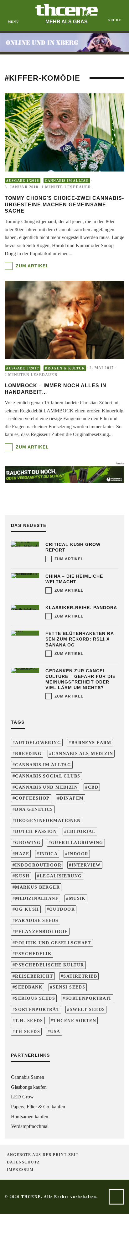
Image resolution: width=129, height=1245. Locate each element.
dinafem (72, 798)
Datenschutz (23, 1162)
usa (55, 1031)
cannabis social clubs (47, 775)
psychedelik (33, 953)
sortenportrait (88, 998)
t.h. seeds (29, 1020)
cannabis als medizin (82, 753)
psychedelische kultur (49, 964)
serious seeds (35, 998)
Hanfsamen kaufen (29, 1116)
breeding (28, 753)
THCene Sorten (74, 1020)
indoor (78, 853)
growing (28, 842)
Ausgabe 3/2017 (22, 368)
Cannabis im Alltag (67, 180)
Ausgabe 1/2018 (22, 180)
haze (22, 853)
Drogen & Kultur (65, 368)
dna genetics (34, 809)
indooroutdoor (38, 864)
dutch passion (36, 831)
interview (86, 864)
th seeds (27, 1031)
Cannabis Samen (27, 1077)
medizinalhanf (37, 898)
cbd (93, 787)
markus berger (37, 887)
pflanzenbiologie (41, 931)
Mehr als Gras (66, 21)
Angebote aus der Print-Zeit (43, 1155)
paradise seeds (36, 920)
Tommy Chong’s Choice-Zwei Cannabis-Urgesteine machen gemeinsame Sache (64, 204)
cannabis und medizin (46, 787)
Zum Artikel (31, 265)
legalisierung (61, 875)
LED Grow (22, 1096)
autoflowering (38, 742)
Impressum (20, 1169)
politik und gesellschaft (53, 942)
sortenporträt (37, 1009)
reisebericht (34, 976)
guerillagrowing (77, 842)
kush (22, 875)
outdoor (62, 909)
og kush (27, 909)
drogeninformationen (47, 820)
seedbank (29, 986)
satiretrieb (80, 976)
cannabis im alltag (43, 764)
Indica (48, 853)
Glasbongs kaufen (29, 1087)
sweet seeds (87, 1009)
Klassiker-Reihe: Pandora (81, 607)
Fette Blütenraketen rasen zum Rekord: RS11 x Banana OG (80, 639)
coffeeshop (32, 798)
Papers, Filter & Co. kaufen (38, 1106)
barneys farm (91, 742)
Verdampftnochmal (30, 1126)
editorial (81, 831)
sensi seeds (69, 986)
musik (77, 898)
